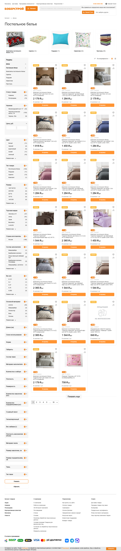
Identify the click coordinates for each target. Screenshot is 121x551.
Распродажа (8, 508)
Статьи (36, 513)
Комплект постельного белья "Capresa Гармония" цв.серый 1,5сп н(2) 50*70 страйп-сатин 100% (102, 188)
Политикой (65, 548)
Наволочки (9, 81)
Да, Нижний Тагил (88, 12)
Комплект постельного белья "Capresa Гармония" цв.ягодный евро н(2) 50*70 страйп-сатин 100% (73, 330)
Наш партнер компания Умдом (100, 515)
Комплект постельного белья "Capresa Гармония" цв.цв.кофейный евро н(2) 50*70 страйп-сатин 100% (102, 283)
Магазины (8, 513)
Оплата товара (67, 505)
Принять (111, 548)
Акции (6, 502)
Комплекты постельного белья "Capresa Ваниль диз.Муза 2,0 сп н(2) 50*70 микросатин (45, 330)
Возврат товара (67, 520)
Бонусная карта (67, 515)
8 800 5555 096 (98, 4)
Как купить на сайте (68, 502)
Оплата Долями (67, 510)
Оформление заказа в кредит (71, 513)
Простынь (9, 84)
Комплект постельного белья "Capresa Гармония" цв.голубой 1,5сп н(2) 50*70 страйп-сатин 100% (102, 141)
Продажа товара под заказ (99, 505)
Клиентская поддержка (69, 518)
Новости (7, 515)
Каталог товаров (10, 499)
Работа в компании (39, 505)
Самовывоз (65, 508)
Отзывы (36, 515)
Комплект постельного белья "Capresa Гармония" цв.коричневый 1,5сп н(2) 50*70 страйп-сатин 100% (73, 94)
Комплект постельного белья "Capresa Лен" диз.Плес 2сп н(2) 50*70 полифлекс (101, 94)
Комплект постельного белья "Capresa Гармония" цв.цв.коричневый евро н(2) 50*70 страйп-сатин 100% (43, 236)
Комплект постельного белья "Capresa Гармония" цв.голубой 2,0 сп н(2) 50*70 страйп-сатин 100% (74, 141)
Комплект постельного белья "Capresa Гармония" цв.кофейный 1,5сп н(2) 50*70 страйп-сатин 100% (73, 188)
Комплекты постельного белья (15, 71)
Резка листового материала (99, 513)
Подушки (9, 77)
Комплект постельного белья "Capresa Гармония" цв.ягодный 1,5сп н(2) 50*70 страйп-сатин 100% (45, 188)
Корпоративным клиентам (13, 510)
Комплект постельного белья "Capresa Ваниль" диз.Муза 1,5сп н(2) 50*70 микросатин (45, 141)
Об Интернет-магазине (41, 508)
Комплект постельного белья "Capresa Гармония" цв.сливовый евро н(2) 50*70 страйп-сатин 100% (73, 283)
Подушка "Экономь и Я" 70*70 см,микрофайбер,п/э (71, 376)
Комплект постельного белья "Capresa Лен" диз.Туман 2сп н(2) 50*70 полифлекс (43, 377)
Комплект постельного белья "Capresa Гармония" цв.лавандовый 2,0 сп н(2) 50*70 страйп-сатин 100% (102, 236)
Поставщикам (38, 510)
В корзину (45, 105)
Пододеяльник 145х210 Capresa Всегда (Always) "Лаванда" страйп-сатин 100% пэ (101, 330)
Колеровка (94, 508)
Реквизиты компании (40, 531)
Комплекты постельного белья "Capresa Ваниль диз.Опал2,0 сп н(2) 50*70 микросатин (44, 283)
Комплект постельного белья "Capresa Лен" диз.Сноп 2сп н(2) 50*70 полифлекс (43, 94)
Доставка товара (96, 502)
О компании (37, 502)
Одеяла (8, 74)
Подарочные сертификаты (99, 510)
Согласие (25, 548)
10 (53, 402)
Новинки (7, 505)
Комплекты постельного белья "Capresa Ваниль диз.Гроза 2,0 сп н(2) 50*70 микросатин (74, 236)
